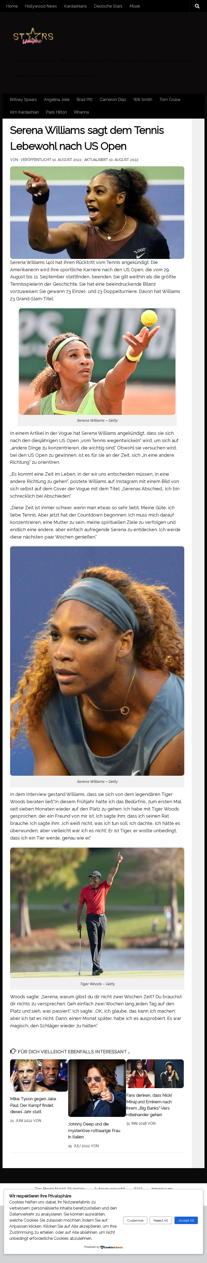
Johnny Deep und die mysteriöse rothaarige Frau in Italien (94, 1130)
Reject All (161, 1220)
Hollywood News (41, 6)
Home (12, 6)
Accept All (186, 1220)
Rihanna (81, 112)
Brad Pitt (84, 99)
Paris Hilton (56, 112)
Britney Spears (23, 99)
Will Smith (142, 99)
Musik (135, 6)
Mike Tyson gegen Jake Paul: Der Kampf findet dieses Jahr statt (33, 1105)
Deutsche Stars (108, 6)
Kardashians (75, 6)
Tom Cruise (169, 99)
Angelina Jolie (56, 99)
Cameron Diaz (113, 99)
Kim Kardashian (24, 112)
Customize (135, 1220)
